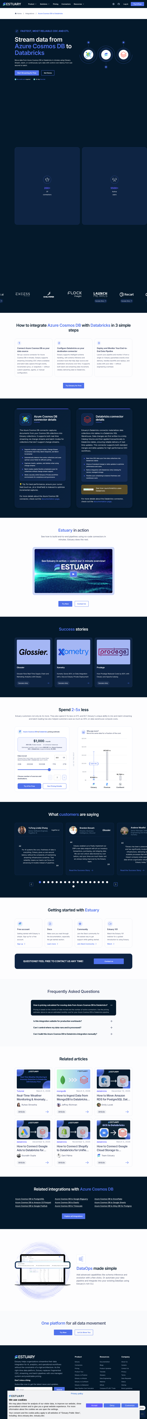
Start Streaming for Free (26, 73)
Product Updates (105, 1368)
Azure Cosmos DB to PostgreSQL (29, 1199)
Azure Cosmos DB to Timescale (68, 1206)
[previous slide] (31, 884)
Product (31, 4)
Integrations (29, 13)
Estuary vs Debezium (82, 1385)
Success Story (72, 301)
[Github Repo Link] (118, 4)
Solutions (43, 4)
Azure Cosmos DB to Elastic (67, 1202)
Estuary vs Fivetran (81, 1375)
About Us (124, 1362)
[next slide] (116, 884)
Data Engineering (105, 1378)
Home (19, 13)
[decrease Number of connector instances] (50, 777)
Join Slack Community (85, 944)
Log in (126, 4)
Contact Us (81, 604)
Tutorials (102, 1372)
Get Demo (48, 73)
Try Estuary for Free (74, 386)
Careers (123, 1365)
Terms (123, 1375)
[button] (32, 4)
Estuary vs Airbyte (81, 1378)
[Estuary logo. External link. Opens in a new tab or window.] (16, 1396)
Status (123, 1381)
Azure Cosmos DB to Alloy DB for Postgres (113, 1206)
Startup (123, 1385)
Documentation (105, 1362)
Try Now (65, 604)
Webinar (102, 1381)
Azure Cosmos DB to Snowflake (108, 1199)
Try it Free (137, 4)
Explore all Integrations (73, 1216)
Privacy (123, 1372)
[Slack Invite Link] (113, 4)
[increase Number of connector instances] (64, 777)
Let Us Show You (83, 1332)
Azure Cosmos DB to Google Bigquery (71, 1199)
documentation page (50, 499)
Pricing (55, 4)
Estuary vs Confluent (81, 1381)
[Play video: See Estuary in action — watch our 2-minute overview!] (73, 574)
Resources (78, 4)
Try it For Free (29, 786)
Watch (109, 944)
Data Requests (126, 1378)
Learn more (51, 944)
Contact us (109, 961)
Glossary (102, 1375)
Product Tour (79, 1372)
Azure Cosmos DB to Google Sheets (110, 1202)
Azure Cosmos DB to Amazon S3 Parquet (33, 1202)
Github (102, 1385)
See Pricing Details (54, 786)
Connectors (66, 4)
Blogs (101, 1365)
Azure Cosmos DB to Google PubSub (31, 1206)
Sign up (20, 944)
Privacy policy (77, 1393)
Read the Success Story (79, 870)
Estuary (77, 1362)
